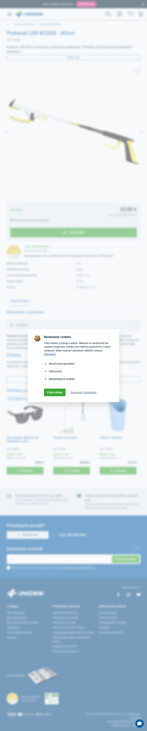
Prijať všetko (54, 392)
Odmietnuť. (50, 354)
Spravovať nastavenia (83, 392)
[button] (139, 723)
